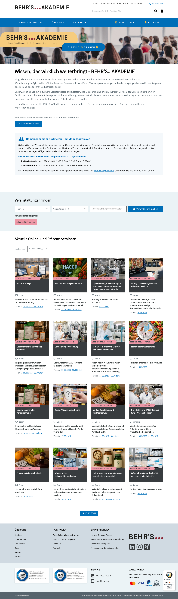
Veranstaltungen (31, 22)
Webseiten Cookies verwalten (153, 595)
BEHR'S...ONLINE (136, 3)
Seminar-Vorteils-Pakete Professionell (107, 539)
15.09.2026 (142, 367)
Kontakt (18, 535)
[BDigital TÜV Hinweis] (32, 575)
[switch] (169, 587)
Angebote (79, 22)
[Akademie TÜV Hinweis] (70, 575)
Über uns (58, 22)
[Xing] (147, 546)
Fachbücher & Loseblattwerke (66, 535)
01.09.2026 (104, 306)
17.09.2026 (66, 436)
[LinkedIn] (132, 546)
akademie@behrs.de (104, 170)
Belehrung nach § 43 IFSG (102, 543)
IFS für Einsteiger (24, 283)
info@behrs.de (102, 581)
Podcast (153, 22)
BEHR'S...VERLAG (123, 3)
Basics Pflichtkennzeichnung (67, 410)
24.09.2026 (28, 496)
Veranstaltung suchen (147, 208)
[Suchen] (155, 11)
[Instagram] (140, 546)
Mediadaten (20, 543)
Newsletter (126, 22)
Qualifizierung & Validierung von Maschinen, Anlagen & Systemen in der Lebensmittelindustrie (107, 286)
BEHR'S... (96, 3)
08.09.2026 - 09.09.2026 (33, 372)
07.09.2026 (142, 312)
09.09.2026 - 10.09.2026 (71, 370)
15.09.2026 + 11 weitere (109, 375)
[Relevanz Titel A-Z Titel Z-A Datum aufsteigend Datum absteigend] (38, 249)
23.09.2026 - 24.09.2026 (148, 436)
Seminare (57, 543)
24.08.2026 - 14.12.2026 (33, 306)
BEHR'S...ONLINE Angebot (64, 539)
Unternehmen (21, 539)
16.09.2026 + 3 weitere (32, 433)
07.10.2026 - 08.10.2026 (109, 499)
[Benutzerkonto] (162, 11)
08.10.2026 (142, 493)
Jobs (17, 548)
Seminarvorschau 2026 (29, 124)
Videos (18, 552)
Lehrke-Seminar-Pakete (101, 535)
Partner (18, 556)
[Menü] (173, 571)
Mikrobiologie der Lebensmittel (104, 548)
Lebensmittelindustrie (25, 222)
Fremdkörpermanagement (143, 346)
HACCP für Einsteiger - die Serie (68, 283)
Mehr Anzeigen (90, 513)
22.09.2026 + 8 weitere (109, 436)
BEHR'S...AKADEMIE (108, 3)
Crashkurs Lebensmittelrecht (29, 473)
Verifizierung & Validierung (66, 346)
